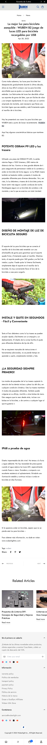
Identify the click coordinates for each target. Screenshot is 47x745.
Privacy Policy (7, 688)
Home (19, 15)
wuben (8, 548)
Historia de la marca (9, 695)
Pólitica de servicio (9, 692)
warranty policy (7, 673)
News (28, 15)
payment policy (7, 684)
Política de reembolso (10, 677)
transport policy (8, 681)
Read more (6, 622)
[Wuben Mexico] (23, 6)
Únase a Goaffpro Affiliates (12, 699)
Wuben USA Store (9, 703)
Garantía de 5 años (17, 1)
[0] (29, 742)
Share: (4, 552)
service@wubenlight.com (11, 715)
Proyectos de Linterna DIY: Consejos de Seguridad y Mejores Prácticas (17, 615)
